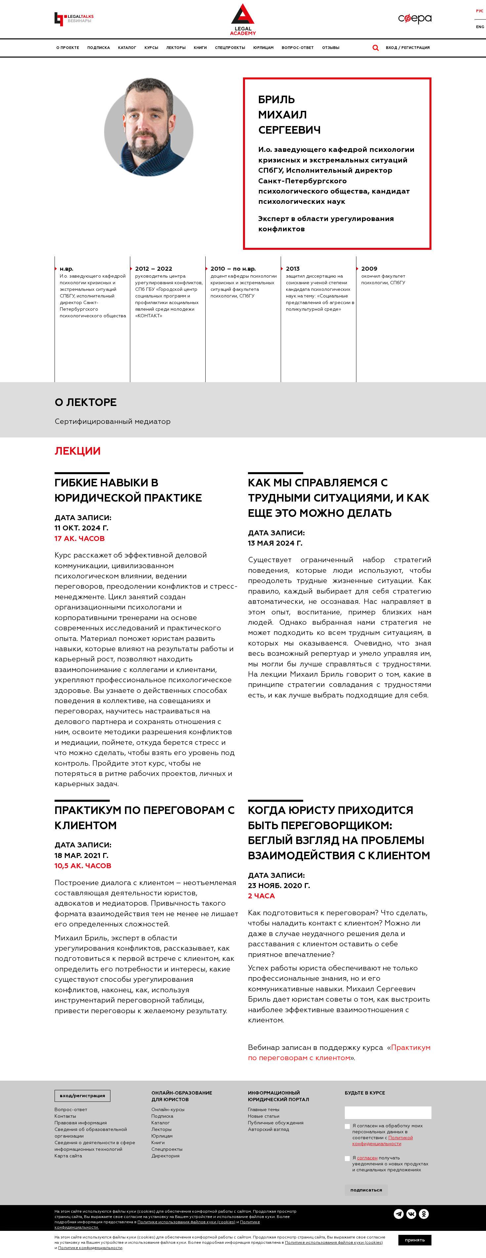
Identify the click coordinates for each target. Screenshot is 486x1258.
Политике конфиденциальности (90, 1248)
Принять (415, 1240)
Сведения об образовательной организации (91, 1133)
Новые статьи (263, 1116)
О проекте (67, 48)
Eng (480, 27)
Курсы (151, 48)
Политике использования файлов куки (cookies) (186, 1222)
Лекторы (175, 48)
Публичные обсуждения (276, 1123)
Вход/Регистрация (82, 1096)
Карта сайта (68, 1156)
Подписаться (366, 1190)
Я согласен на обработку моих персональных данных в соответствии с (387, 1135)
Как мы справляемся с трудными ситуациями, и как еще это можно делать (338, 498)
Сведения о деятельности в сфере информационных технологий (95, 1146)
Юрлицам (263, 48)
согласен (367, 1158)
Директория (165, 1156)
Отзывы (330, 48)
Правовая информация (81, 1123)
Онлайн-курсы (167, 1109)
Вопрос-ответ (298, 48)
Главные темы (263, 1109)
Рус (479, 11)
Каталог (127, 48)
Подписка (98, 48)
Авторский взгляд (268, 1129)
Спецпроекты (230, 48)
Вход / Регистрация (408, 48)
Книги (200, 48)
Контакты (65, 1116)
